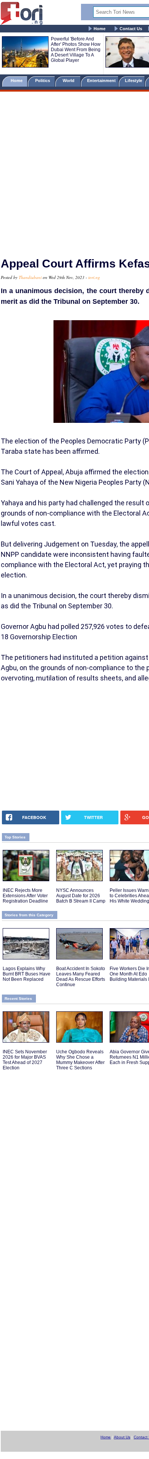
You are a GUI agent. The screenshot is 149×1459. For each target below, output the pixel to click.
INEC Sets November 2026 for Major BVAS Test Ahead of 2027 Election (25, 1059)
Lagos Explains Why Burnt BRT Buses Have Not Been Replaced (26, 974)
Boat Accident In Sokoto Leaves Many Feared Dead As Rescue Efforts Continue (80, 976)
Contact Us (131, 28)
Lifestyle (133, 80)
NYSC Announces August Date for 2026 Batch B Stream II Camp (80, 896)
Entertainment (101, 80)
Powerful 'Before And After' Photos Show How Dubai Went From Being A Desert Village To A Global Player (75, 49)
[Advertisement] (74, 171)
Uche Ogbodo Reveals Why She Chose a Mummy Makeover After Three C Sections (80, 1059)
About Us (122, 1437)
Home (99, 28)
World (69, 80)
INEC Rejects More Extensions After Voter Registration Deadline (25, 896)
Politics (43, 80)
